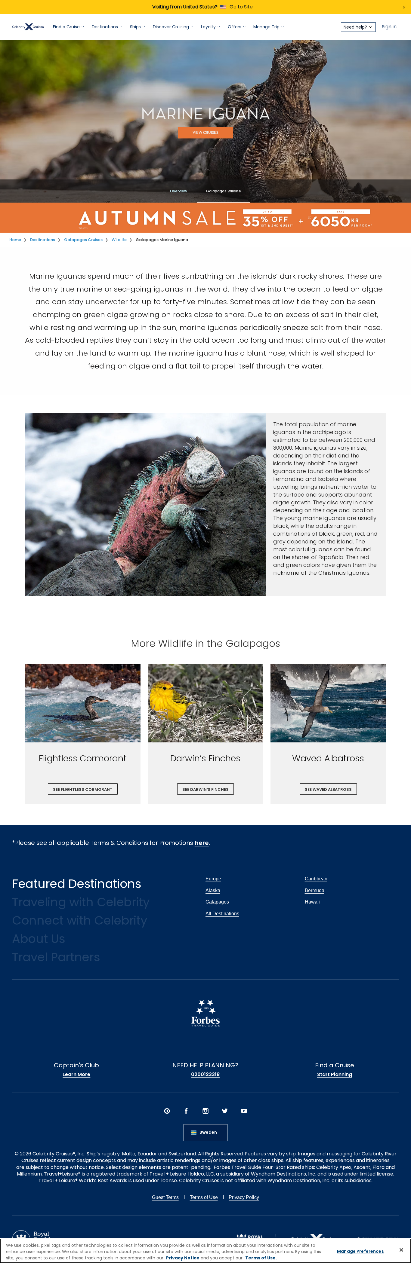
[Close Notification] (404, 7)
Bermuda (314, 890)
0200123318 (205, 1074)
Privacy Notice (182, 1258)
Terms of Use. (261, 1258)
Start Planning (334, 1074)
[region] (205, 1250)
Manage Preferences (360, 1251)
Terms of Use (204, 1197)
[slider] (83, 703)
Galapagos (217, 901)
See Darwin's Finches (205, 789)
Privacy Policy (244, 1197)
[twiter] (225, 1111)
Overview (178, 191)
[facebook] (186, 1111)
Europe (213, 878)
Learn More (76, 1074)
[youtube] (244, 1111)
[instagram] (205, 1111)
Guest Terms (165, 1197)
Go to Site (241, 6)
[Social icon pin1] (167, 1111)
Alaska (213, 890)
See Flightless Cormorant (83, 789)
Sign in (389, 26)
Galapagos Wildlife (223, 191)
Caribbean (316, 878)
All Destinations (222, 913)
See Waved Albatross (328, 789)
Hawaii (312, 901)
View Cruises (205, 133)
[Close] (401, 1250)
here (202, 843)
